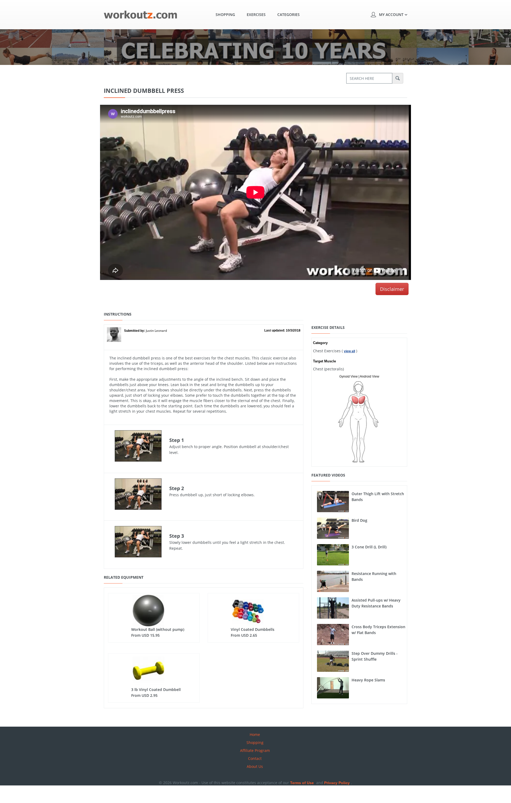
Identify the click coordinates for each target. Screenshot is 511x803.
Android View (369, 376)
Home (255, 734)
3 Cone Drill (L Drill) (369, 546)
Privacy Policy (337, 783)
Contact (255, 758)
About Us (255, 766)
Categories (288, 14)
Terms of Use (302, 783)
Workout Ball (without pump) (157, 629)
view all (349, 351)
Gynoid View (348, 376)
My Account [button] (391, 14)
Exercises (256, 14)
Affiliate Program (255, 750)
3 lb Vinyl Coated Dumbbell (156, 689)
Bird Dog (359, 520)
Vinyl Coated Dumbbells (252, 629)
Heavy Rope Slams (368, 679)
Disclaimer (392, 289)
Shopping (225, 14)
